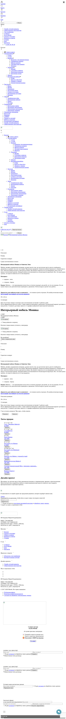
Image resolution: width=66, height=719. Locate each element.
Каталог (6, 135)
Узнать (3, 496)
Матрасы (13, 66)
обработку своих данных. (41, 503)
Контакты (7, 42)
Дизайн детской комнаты (11, 29)
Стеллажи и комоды (17, 70)
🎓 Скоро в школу (9, 52)
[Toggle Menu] (1, 132)
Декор (6, 96)
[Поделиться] (3, 716)
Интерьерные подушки (14, 93)
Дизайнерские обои (13, 98)
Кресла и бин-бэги (16, 79)
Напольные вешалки (17, 72)
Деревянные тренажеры (11, 112)
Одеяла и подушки (13, 92)
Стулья (10, 56)
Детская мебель (8, 53)
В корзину (5, 319)
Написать (14, 414)
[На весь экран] (5, 716)
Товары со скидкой (9, 118)
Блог (5, 41)
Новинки (7, 115)
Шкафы (13, 69)
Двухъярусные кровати (17, 64)
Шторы (10, 87)
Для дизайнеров (8, 32)
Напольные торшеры (14, 110)
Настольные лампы (13, 106)
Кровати (10, 58)
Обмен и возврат (9, 535)
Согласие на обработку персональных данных (17, 595)
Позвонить (5, 414)
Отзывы (6, 39)
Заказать (7, 427)
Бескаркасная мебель (14, 76)
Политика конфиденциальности (13, 594)
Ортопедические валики (18, 83)
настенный (12, 294)
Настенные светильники (15, 107)
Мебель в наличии (9, 119)
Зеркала (10, 75)
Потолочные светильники (15, 109)
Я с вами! (33, 641)
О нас (5, 212)
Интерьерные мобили (14, 99)
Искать (19, 22)
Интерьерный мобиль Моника (18, 235)
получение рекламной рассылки (23, 503)
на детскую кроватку (22, 294)
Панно (9, 101)
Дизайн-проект (8, 207)
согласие (11, 654)
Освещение (7, 104)
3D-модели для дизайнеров (12, 556)
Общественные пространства (12, 30)
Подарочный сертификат (11, 121)
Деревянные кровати (17, 61)
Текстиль (6, 84)
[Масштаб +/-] (6, 716)
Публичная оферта (9, 592)
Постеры (10, 102)
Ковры (9, 86)
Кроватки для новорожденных (20, 59)
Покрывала (11, 89)
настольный (4, 294)
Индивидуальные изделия (11, 557)
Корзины (10, 95)
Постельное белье (13, 90)
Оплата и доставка (9, 36)
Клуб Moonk (7, 35)
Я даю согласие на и (26, 503)
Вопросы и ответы (9, 38)
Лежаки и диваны (16, 81)
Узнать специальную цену (8, 339)
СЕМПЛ (6, 116)
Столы (9, 55)
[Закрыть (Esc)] (1, 716)
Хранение (10, 67)
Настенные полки (16, 73)
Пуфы (13, 78)
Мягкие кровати (16, 63)
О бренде (7, 33)
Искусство (7, 113)
